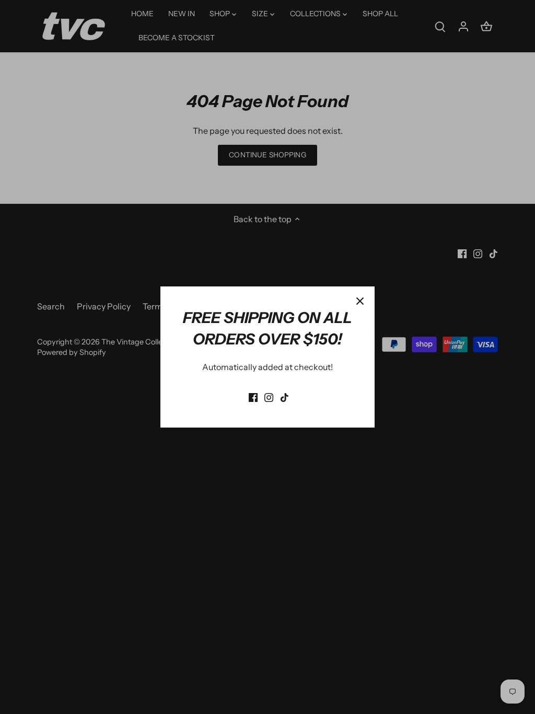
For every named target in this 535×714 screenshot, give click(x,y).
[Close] (359, 301)
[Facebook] (253, 396)
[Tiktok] (284, 396)
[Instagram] (268, 396)
